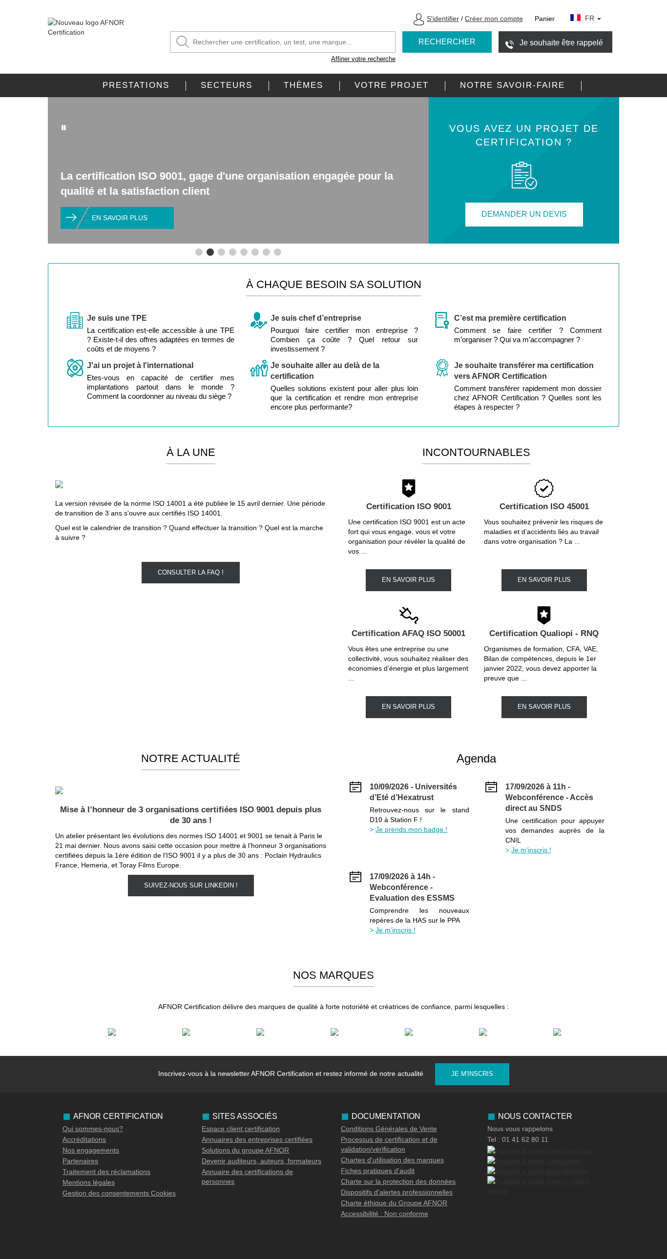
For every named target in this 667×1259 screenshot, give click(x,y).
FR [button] (590, 18)
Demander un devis (524, 214)
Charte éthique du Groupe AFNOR (394, 1203)
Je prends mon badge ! (411, 829)
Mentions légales (89, 1182)
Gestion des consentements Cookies (119, 1193)
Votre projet (391, 85)
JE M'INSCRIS (472, 1073)
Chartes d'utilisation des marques (392, 1160)
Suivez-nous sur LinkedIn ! (191, 885)
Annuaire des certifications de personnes (247, 1176)
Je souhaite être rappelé (561, 43)
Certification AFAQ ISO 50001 (408, 633)
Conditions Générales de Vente (389, 1129)
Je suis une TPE (117, 318)
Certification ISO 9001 (408, 506)
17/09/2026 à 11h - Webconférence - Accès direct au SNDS (549, 797)
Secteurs (226, 85)
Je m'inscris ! (531, 850)
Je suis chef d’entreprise (316, 318)
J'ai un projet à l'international (140, 365)
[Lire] (64, 127)
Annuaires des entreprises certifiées (257, 1139)
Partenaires (80, 1161)
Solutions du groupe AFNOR (245, 1150)
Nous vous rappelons (520, 1129)
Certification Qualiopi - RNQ (544, 633)
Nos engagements (91, 1150)
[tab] (199, 252)
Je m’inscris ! (395, 930)
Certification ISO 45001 (544, 506)
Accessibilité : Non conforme (384, 1214)
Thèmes (303, 85)
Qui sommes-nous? (93, 1129)
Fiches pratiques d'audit (378, 1171)
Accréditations (84, 1139)
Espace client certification (241, 1129)
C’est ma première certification (510, 318)
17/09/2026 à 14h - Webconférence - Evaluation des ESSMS (412, 887)
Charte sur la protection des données (398, 1181)
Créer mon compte (494, 18)
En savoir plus (119, 218)
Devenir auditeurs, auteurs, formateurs (261, 1161)
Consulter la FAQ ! (191, 572)
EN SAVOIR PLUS (408, 579)
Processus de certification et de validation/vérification (389, 1144)
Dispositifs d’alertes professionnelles (397, 1192)
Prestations (136, 85)
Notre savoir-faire (512, 85)
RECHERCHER (447, 42)
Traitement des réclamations (106, 1172)
